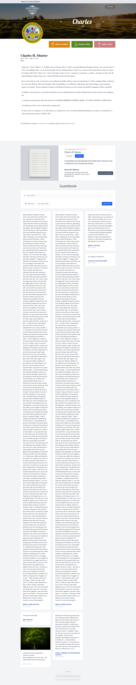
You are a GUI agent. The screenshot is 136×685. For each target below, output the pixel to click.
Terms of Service (73, 677)
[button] (35, 639)
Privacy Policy (62, 677)
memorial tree (43, 123)
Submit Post (107, 204)
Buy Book (79, 156)
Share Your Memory (105, 173)
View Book (69, 156)
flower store (71, 123)
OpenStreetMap (70, 680)
